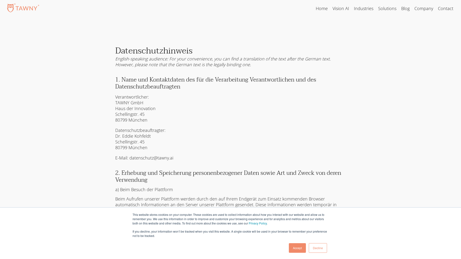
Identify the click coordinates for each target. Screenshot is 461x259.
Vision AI (341, 8)
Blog (405, 8)
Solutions (387, 8)
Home (322, 8)
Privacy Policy (258, 223)
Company (423, 8)
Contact (445, 8)
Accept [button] (297, 248)
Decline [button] (318, 248)
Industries (363, 8)
